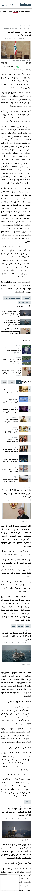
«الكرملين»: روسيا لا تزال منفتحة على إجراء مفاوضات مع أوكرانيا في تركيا (11, 372)
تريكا (13, 626)
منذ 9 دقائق (17, 352)
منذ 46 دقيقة (17, 364)
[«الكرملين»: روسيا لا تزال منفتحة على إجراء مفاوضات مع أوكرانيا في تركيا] (26, 371)
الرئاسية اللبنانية (24, 302)
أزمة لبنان (27, 298)
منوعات (18, 346)
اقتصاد (10, 11)
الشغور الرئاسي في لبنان (12, 298)
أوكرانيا (20, 626)
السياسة (22, 26)
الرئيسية (27, 11)
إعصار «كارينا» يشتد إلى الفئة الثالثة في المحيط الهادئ (12, 349)
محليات (21, 11)
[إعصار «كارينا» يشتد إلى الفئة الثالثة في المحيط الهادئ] (26, 349)
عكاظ (28, 26)
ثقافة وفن (14, 437)
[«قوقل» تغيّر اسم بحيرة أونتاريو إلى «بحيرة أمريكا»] (26, 360)
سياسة (16, 11)
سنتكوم (27, 801)
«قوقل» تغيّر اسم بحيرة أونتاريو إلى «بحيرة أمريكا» (12, 360)
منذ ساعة (18, 375)
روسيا (28, 626)
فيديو (4, 11)
